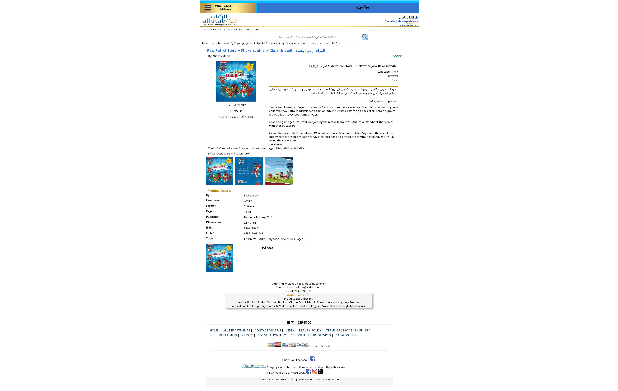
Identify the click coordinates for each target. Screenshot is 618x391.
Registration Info (272, 335)
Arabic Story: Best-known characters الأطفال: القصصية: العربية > (305, 43)
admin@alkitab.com (308, 287)
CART (360, 8)
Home (205, 43)
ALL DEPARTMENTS (239, 29)
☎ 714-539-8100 (298, 322)
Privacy (247, 335)
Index (290, 330)
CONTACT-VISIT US (214, 29)
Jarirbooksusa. (337, 367)
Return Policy (310, 330)
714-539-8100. (303, 291)
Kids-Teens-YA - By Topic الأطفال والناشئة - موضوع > (241, 43)
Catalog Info (346, 335)
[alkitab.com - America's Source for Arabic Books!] (219, 25)
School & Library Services (311, 335)
